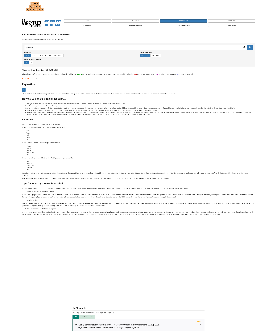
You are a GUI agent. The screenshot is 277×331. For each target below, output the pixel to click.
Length (35, 56)
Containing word (184, 25)
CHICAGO (84, 317)
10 (31, 63)
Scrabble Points (46, 56)
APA (91, 317)
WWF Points (58, 56)
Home (87, 21)
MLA (75, 317)
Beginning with (184, 21)
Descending (156, 56)
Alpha (28, 56)
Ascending (145, 56)
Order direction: (146, 52)
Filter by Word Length (32, 59)
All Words (135, 21)
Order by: (27, 52)
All (27, 63)
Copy (199, 321)
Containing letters (135, 25)
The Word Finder (35, 6)
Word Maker (232, 25)
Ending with (232, 21)
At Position (87, 25)
